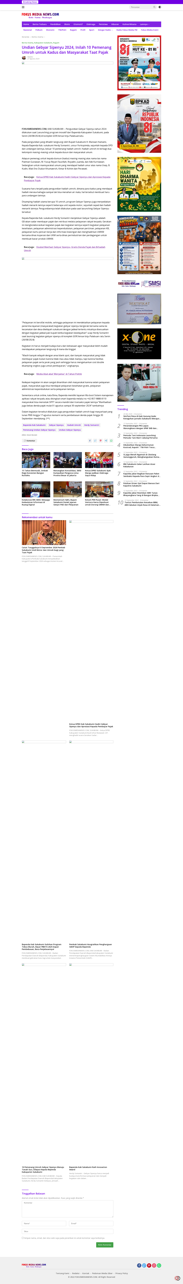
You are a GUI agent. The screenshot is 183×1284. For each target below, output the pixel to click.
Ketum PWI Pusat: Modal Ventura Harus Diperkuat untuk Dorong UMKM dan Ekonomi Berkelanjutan (97, 502)
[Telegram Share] (106, 441)
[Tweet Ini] (95, 441)
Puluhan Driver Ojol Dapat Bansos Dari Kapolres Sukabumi (141, 484)
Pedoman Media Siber (102, 1273)
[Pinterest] (149, 1265)
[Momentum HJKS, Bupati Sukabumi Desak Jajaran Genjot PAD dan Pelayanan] (67, 489)
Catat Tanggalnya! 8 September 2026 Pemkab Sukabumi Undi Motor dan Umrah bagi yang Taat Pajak (43, 550)
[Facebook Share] (90, 441)
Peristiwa (103, 24)
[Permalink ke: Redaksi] (24, 57)
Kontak (85, 1273)
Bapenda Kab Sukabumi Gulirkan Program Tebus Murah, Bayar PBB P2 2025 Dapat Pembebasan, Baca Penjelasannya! (41, 946)
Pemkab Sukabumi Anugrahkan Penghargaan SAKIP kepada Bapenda (90, 945)
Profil (83, 30)
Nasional (27, 30)
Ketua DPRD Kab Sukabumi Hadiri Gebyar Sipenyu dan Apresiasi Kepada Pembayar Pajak (91, 725)
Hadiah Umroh (74, 425)
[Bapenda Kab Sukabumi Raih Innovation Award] (91, 1064)
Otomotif (78, 24)
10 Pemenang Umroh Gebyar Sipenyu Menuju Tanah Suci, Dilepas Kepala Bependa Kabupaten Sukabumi (43, 1169)
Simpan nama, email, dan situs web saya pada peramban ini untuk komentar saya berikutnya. (64, 1238)
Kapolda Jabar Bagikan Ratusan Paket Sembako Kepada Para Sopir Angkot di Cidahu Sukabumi (141, 474)
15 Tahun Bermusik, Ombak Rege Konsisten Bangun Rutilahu (35, 473)
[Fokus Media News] (40, 15)
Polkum (39, 30)
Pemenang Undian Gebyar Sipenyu (39, 430)
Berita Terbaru (40, 24)
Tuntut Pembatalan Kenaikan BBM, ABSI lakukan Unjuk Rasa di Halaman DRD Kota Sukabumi (142, 503)
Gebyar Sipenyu (56, 425)
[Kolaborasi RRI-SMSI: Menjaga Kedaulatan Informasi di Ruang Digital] (36, 489)
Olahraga (90, 24)
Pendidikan (55, 24)
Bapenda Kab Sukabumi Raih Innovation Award (88, 1168)
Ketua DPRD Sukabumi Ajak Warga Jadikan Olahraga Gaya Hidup (98, 473)
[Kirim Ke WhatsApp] (111, 441)
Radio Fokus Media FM (127, 30)
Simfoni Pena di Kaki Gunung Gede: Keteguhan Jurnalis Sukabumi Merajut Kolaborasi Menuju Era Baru (141, 417)
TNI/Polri (62, 30)
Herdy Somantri (91, 425)
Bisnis (67, 24)
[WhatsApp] (159, 1265)
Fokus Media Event (149, 30)
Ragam (73, 30)
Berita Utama (27, 42)
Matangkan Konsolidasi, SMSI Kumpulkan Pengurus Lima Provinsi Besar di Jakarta (67, 473)
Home (26, 24)
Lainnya (143, 24)
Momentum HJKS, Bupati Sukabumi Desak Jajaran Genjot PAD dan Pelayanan (65, 502)
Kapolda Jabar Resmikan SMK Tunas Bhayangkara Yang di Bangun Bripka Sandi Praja (140, 494)
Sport (91, 30)
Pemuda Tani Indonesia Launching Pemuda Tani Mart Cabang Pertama (140, 436)
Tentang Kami (62, 1273)
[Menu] (23, 7)
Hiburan (115, 24)
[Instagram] (154, 1265)
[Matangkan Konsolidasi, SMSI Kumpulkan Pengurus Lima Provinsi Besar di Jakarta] (67, 460)
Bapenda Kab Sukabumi (34, 425)
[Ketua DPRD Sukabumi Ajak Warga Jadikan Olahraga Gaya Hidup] (99, 460)
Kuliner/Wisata (129, 24)
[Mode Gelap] (159, 7)
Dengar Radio (104, 30)
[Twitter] (144, 1265)
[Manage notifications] (177, 1278)
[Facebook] (139, 1265)
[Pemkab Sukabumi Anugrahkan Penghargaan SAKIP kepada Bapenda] (91, 841)
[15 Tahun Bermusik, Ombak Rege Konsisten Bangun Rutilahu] (36, 460)
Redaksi (30, 57)
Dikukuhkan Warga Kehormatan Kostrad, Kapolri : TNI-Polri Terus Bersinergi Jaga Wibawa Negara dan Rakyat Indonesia (140, 446)
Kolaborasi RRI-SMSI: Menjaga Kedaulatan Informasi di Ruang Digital (36, 502)
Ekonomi (50, 30)
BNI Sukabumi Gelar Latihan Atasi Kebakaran (139, 465)
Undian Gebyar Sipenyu (70, 430)
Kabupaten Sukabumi (43, 42)
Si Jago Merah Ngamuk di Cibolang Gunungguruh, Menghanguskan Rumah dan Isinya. (141, 455)
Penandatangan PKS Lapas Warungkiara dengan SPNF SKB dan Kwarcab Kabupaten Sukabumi (139, 427)
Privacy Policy (121, 1273)
